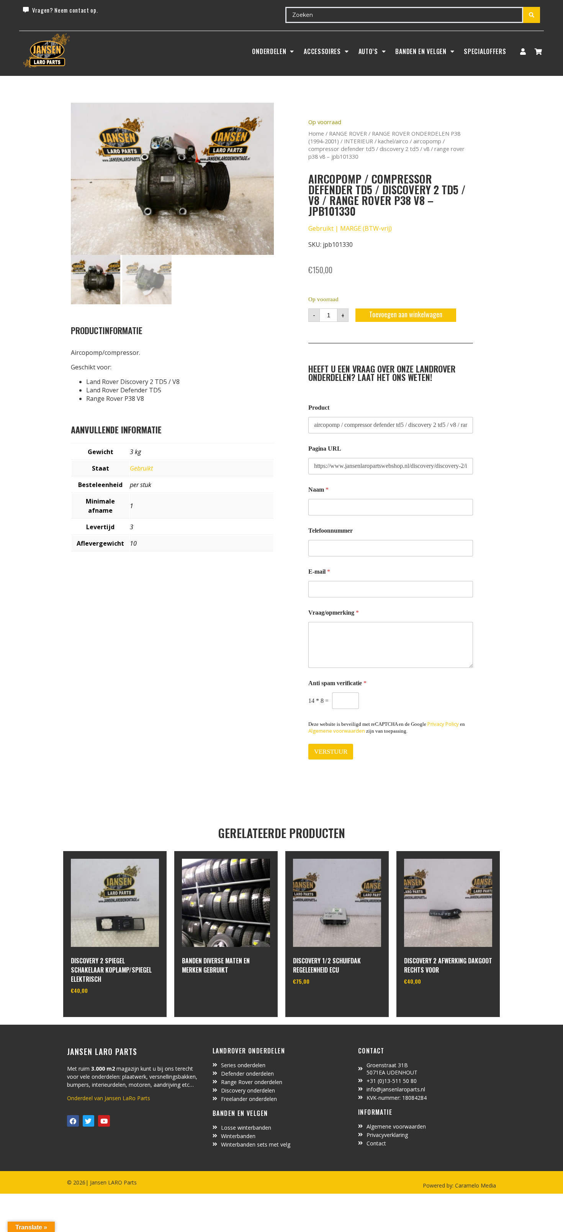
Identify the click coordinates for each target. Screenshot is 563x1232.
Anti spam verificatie (337, 683)
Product (318, 407)
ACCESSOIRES (322, 51)
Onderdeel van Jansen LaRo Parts (108, 1098)
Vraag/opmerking (333, 612)
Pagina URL (324, 448)
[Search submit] (531, 15)
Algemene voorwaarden (336, 730)
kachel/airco (393, 141)
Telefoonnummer (330, 530)
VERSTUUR (330, 751)
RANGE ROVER (348, 133)
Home (316, 133)
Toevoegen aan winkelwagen (405, 314)
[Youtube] (104, 1121)
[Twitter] (89, 1121)
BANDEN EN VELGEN (420, 51)
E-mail (319, 571)
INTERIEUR (358, 141)
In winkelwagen (99, 1010)
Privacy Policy (443, 723)
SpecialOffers (485, 51)
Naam (318, 489)
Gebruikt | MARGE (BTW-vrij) (350, 228)
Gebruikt (141, 468)
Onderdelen (269, 51)
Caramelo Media (474, 1185)
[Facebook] (73, 1121)
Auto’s (368, 51)
